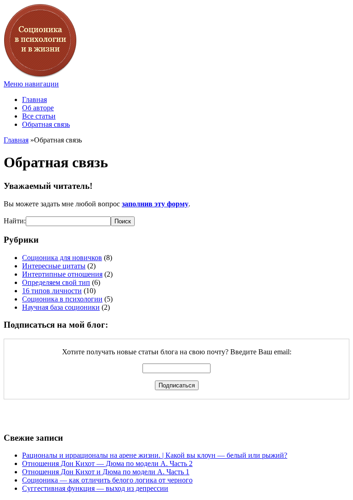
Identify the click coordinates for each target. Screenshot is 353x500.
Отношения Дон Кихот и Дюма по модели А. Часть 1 (105, 472)
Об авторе (38, 108)
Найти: (15, 221)
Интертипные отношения (62, 274)
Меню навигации (31, 84)
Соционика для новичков (62, 257)
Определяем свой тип (56, 282)
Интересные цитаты (53, 266)
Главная (34, 99)
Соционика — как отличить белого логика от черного (107, 480)
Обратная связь (46, 124)
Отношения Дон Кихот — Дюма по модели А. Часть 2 (107, 463)
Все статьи (39, 116)
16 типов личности (52, 291)
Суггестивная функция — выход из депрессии (95, 488)
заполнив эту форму (155, 204)
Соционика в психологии (62, 299)
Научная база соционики (61, 307)
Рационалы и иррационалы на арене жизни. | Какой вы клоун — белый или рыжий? (154, 455)
